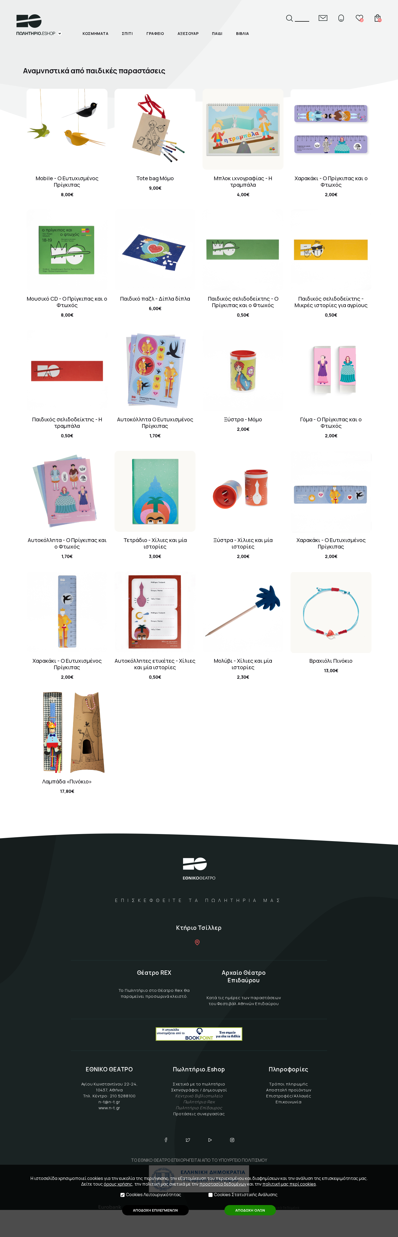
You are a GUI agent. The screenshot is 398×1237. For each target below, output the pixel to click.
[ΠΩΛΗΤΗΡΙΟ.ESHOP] (39, 25)
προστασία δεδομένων (222, 1184)
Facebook (166, 1140)
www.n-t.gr (109, 1108)
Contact (323, 18)
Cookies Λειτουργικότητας (153, 1194)
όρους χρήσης (118, 1184)
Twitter (188, 1140)
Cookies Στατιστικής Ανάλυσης (246, 1194)
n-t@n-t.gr (109, 1102)
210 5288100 (123, 1096)
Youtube (210, 1140)
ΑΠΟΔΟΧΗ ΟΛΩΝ (250, 1210)
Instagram (232, 1140)
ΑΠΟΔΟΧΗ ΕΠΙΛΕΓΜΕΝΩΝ (155, 1210)
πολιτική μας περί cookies (289, 1184)
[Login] (341, 18)
